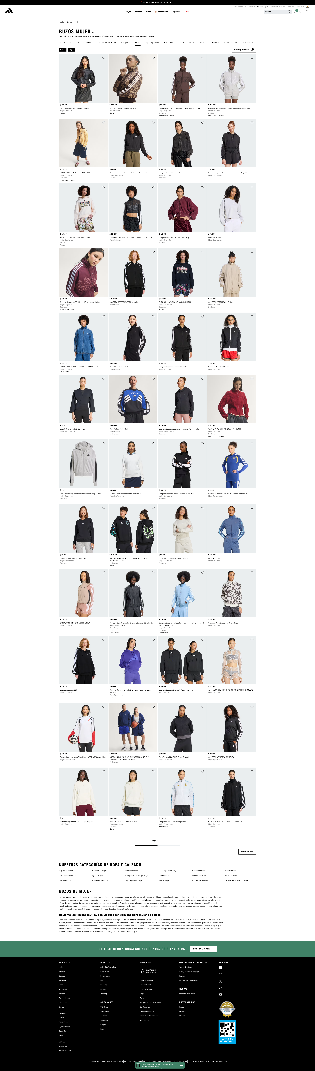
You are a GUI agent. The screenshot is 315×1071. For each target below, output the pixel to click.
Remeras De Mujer (100, 881)
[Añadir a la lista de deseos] (104, 58)
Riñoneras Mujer (99, 871)
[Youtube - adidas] (237, 995)
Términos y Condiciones (133, 1061)
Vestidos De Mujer (232, 876)
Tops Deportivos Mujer (168, 871)
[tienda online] (9, 11)
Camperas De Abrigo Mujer (137, 876)
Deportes (176, 12)
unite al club (300, 7)
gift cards (290, 7)
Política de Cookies (180, 1061)
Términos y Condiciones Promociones (157, 1061)
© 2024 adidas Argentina (157, 1068)
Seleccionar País (212, 1061)
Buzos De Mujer (198, 871)
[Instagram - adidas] (237, 975)
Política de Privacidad (196, 1061)
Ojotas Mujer (97, 876)
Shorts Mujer (164, 881)
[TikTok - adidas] (237, 988)
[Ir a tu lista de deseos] (301, 12)
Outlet (186, 12)
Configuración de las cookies (99, 1061)
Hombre (138, 12)
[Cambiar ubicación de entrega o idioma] (307, 7)
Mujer (128, 12)
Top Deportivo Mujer (134, 881)
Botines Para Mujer (200, 881)
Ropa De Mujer (131, 871)
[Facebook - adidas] (237, 968)
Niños (148, 12)
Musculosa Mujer (199, 876)
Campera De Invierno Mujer (237, 881)
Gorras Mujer (230, 871)
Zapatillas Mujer (66, 871)
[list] (157, 43)
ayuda (266, 7)
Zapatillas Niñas (165, 876)
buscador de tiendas (239, 7)
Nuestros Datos (117, 1061)
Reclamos (223, 1061)
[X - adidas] (237, 981)
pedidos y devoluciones (277, 7)
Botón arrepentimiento (255, 7)
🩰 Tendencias (161, 12)
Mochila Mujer (65, 881)
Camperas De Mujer (67, 876)
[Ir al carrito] (307, 12)
